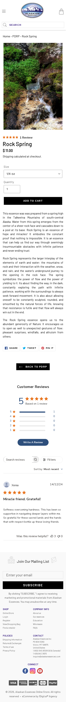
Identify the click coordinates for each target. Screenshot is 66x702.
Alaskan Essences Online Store (32, 691)
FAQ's (35, 628)
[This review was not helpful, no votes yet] (58, 536)
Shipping (8, 156)
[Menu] (4, 10)
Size (6, 166)
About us (37, 613)
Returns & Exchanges (12, 643)
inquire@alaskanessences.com (46, 656)
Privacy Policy (9, 650)
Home (6, 36)
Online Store (8, 613)
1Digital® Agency (48, 696)
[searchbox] (17, 459)
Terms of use (8, 647)
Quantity (9, 182)
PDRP (16, 36)
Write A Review (33, 442)
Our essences (38, 617)
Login (5, 617)
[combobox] (48, 469)
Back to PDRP (36, 366)
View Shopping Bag (11, 624)
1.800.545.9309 (40, 650)
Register (6, 620)
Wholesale (37, 624)
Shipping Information (12, 639)
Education (38, 620)
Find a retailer (9, 628)
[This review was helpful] (52, 536)
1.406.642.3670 (40, 653)
